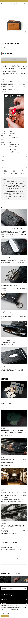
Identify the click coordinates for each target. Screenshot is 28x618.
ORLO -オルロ (12, 133)
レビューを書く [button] (14, 563)
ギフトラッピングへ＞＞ (6, 407)
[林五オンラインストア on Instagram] (2, 595)
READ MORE (5, 615)
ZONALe (2, 41)
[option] (14, 1)
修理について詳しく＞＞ (6, 465)
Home (2, 38)
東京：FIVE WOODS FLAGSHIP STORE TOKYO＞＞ (12, 501)
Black (11, 53)
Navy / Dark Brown (5, 53)
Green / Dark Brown (8, 53)
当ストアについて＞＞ (6, 536)
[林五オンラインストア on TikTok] (11, 595)
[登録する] (25, 588)
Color (6, 51)
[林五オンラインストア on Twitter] (7, 595)
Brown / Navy (3, 53)
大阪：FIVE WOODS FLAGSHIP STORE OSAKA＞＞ (12, 499)
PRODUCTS (4, 599)
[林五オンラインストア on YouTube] (4, 595)
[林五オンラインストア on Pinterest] (9, 595)
